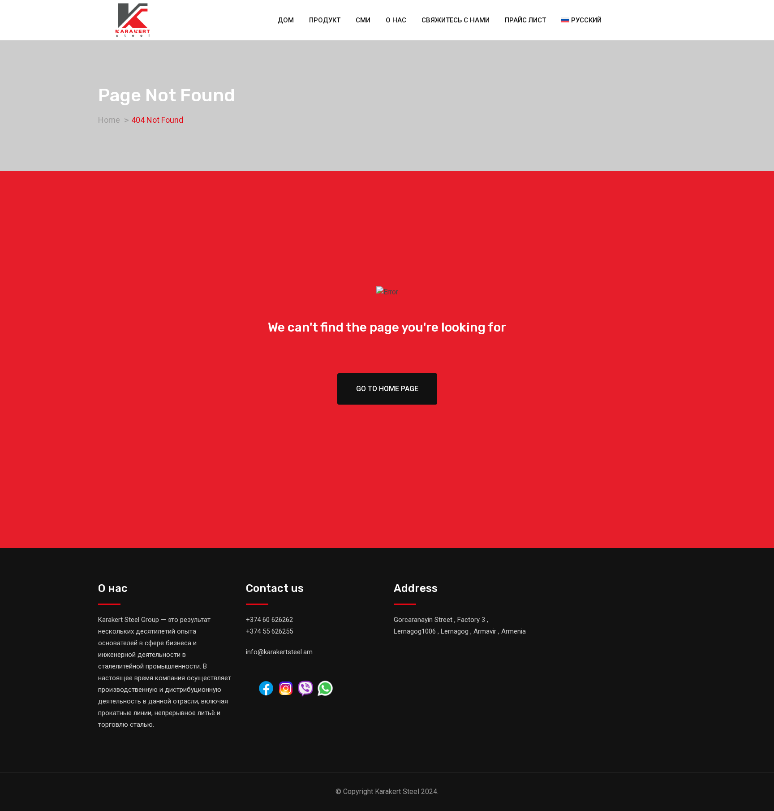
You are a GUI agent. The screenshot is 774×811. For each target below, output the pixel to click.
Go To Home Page (387, 388)
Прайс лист (525, 20)
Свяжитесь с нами (455, 20)
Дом (286, 20)
